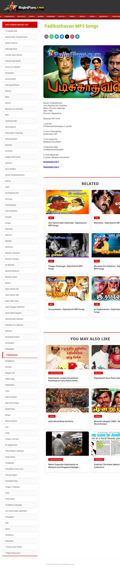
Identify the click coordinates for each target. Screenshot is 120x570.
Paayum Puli (10, 373)
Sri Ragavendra (11, 445)
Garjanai (8, 163)
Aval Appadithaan (12, 85)
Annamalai (9, 73)
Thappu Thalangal (12, 487)
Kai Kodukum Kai (12, 193)
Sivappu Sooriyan (12, 439)
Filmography (9, 16)
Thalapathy (9, 463)
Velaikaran (9, 535)
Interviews (51, 16)
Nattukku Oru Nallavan (14, 325)
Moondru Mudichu (12, 253)
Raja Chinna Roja (12, 403)
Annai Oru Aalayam (13, 67)
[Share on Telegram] (57, 36)
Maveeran (9, 247)
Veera (7, 529)
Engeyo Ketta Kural (12, 157)
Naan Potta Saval (12, 301)
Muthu (8, 283)
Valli (7, 523)
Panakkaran (9, 361)
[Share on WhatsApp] (51, 36)
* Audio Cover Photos (13, 547)
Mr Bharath (9, 265)
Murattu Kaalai (11, 277)
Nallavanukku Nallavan (14, 319)
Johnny (8, 181)
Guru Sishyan (10, 169)
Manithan (9, 229)
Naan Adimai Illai (12, 289)
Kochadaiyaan (10, 205)
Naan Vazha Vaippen (13, 313)
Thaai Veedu (10, 457)
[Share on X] (67, 36)
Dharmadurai (10, 127)
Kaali (7, 187)
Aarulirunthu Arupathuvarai (16, 37)
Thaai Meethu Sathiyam (14, 451)
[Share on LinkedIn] (77, 36)
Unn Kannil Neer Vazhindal (16, 511)
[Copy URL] (46, 36)
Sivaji (7, 433)
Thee (7, 493)
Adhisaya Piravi (11, 49)
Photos (31, 16)
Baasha (8, 91)
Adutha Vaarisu (11, 43)
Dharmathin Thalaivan (14, 133)
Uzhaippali (9, 517)
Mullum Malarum (12, 271)
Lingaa (8, 223)
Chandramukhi (11, 121)
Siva (6, 427)
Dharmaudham (11, 139)
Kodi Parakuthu (11, 211)
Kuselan (8, 217)
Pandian (8, 367)
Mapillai (8, 241)
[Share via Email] (72, 36)
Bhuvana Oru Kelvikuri (14, 109)
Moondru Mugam (12, 259)
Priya (7, 391)
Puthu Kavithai (11, 397)
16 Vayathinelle (11, 31)
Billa (7, 115)
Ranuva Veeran (11, 421)
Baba (7, 97)
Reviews (40, 16)
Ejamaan (8, 145)
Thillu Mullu (10, 499)
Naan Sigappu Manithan (15, 307)
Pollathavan (9, 385)
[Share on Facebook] (62, 36)
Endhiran (9, 151)
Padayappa (9, 349)
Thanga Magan (11, 475)
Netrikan (8, 331)
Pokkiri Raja (9, 379)
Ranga (7, 415)
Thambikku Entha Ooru (14, 469)
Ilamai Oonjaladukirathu (14, 175)
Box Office (21, 16)
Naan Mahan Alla (12, 295)
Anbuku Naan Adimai (13, 55)
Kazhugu (8, 199)
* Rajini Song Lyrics (13, 553)
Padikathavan (12, 355)
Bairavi (8, 103)
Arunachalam (10, 79)
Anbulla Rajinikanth (13, 61)
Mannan (8, 235)
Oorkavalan (9, 343)
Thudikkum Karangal (13, 505)
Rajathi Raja (10, 409)
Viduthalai (9, 541)
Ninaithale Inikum (12, 337)
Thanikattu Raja (11, 481)
